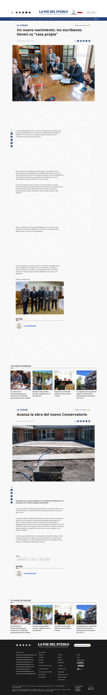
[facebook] (81, 41)
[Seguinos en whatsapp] (17, 645)
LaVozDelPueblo (30, 326)
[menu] (12, 12)
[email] (86, 41)
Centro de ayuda (79, 686)
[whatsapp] (78, 41)
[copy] (89, 41)
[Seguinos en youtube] (20, 645)
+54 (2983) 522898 (16, 687)
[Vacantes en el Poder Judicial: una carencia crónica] (64, 380)
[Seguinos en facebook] (30, 645)
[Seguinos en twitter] (23, 645)
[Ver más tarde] (75, 41)
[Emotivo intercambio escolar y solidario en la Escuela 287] (43, 380)
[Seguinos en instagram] (26, 645)
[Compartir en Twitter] (84, 41)
